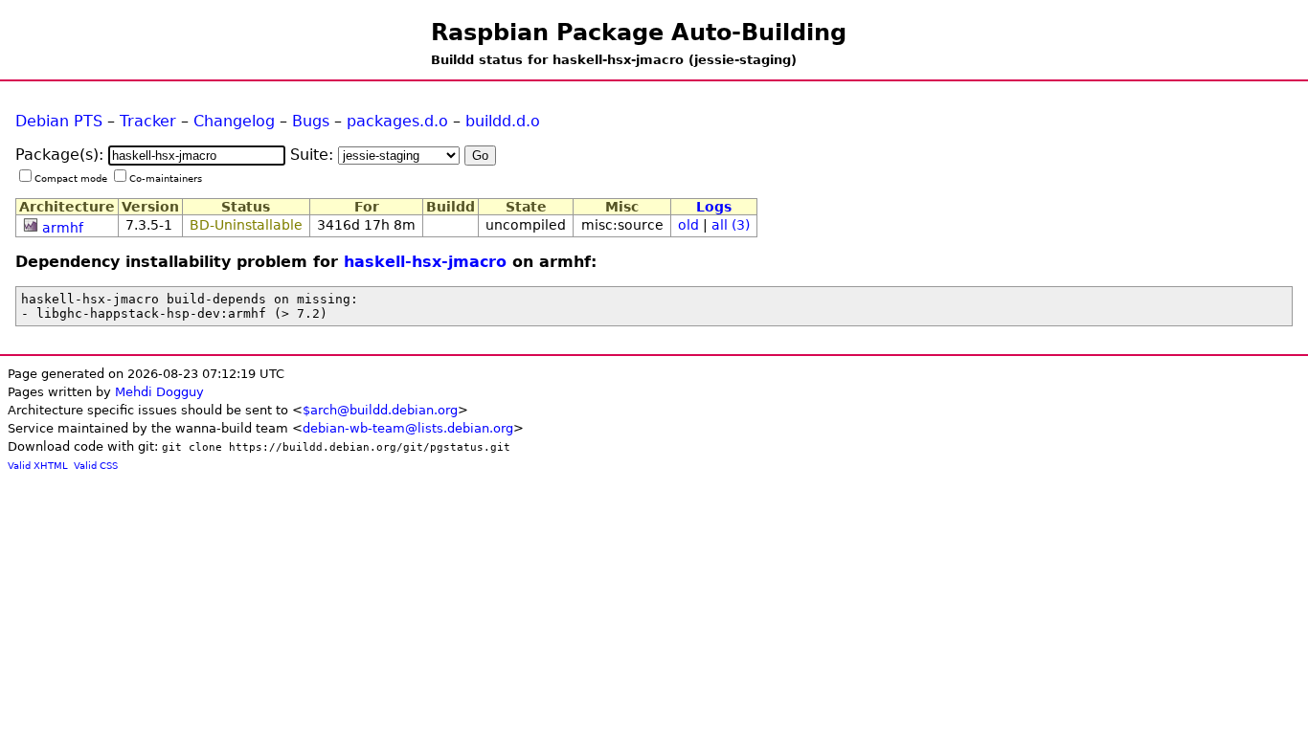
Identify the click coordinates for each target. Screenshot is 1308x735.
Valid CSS (96, 465)
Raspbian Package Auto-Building (638, 32)
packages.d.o (397, 121)
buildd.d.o (502, 121)
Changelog (234, 121)
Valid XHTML (38, 465)
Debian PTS (58, 121)
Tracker (148, 121)
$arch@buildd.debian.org (380, 410)
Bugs (310, 121)
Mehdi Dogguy (159, 392)
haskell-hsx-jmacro (425, 262)
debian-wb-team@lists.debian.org (408, 428)
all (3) (730, 225)
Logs (714, 206)
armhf (62, 227)
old (688, 225)
